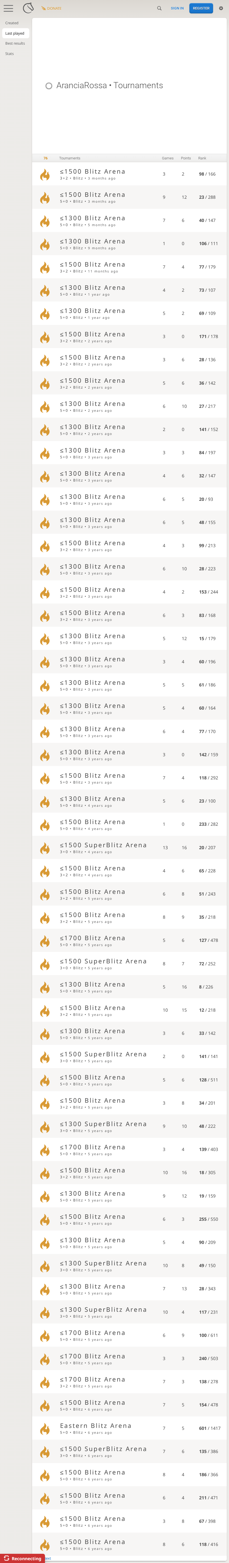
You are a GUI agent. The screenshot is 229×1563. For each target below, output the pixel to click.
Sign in (177, 8)
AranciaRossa (81, 85)
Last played (14, 33)
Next (47, 1558)
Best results (15, 43)
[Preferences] (221, 8)
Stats (9, 53)
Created (11, 22)
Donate (54, 8)
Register (201, 8)
